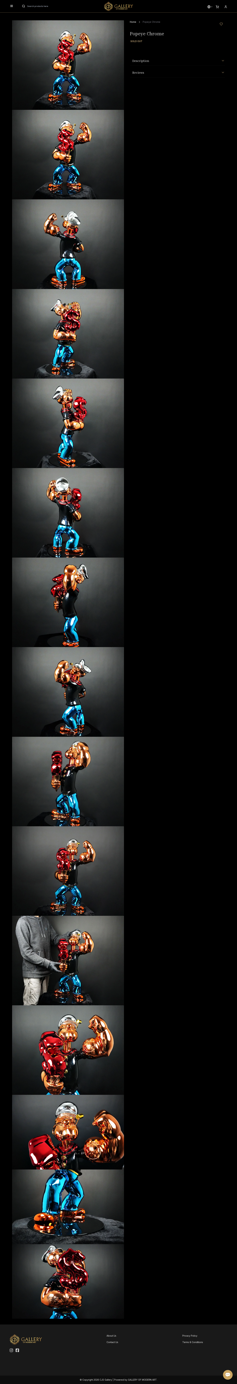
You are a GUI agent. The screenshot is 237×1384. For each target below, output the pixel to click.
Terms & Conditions (192, 1342)
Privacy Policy (189, 1335)
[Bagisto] (118, 6)
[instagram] (11, 1350)
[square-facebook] (17, 1350)
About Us (111, 1335)
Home (133, 21)
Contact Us (112, 1342)
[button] (209, 6)
